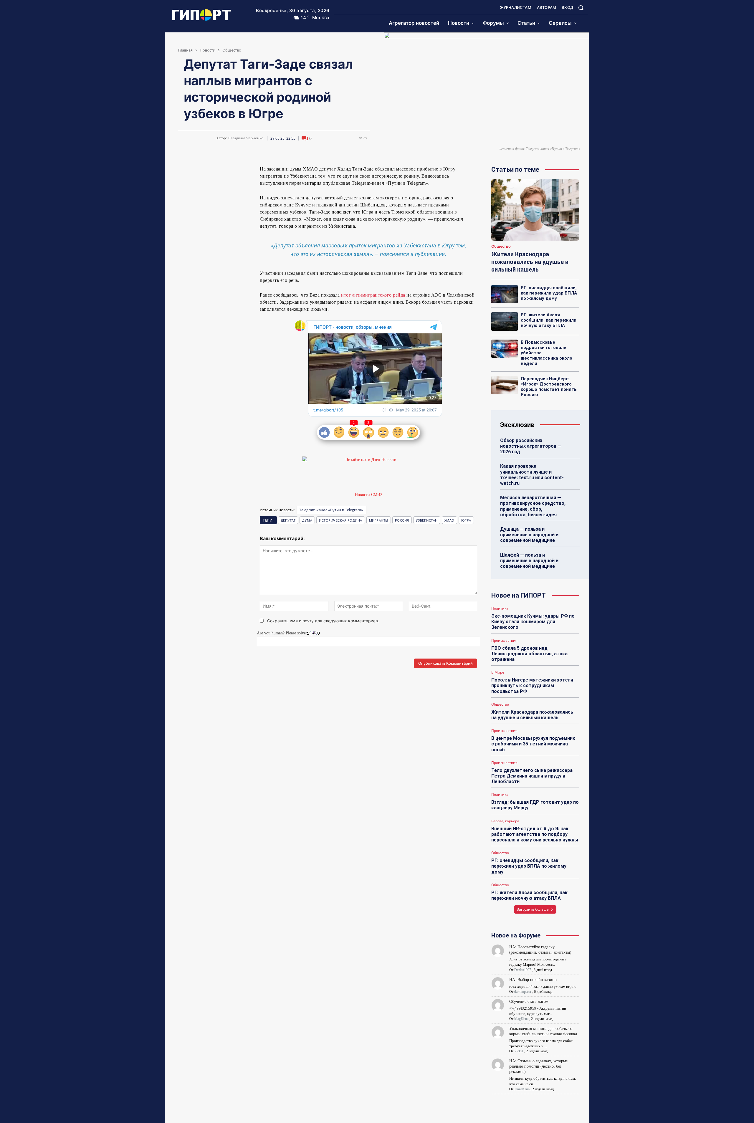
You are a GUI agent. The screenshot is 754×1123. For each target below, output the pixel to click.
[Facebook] (210, 171)
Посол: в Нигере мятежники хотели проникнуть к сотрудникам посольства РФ (532, 685)
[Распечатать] (237, 171)
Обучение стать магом (528, 1001)
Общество (231, 50)
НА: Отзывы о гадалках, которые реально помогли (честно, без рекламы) (538, 1066)
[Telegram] (197, 171)
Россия (402, 520)
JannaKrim (522, 1089)
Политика (499, 608)
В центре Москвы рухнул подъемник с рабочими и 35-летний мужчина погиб (533, 743)
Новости (207, 50)
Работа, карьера (505, 821)
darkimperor (522, 992)
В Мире (497, 672)
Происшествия (504, 640)
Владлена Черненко (245, 138)
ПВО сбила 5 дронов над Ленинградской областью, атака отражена (529, 653)
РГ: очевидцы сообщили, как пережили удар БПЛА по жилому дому (549, 293)
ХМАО (449, 520)
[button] (581, 8)
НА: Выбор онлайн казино (533, 980)
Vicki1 (518, 1051)
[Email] (224, 171)
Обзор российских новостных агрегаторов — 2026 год (530, 446)
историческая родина (340, 520)
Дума (307, 520)
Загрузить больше (533, 909)
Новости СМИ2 (368, 494)
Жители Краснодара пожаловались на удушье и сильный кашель (529, 262)
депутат (288, 520)
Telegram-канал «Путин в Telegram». (331, 509)
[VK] (183, 171)
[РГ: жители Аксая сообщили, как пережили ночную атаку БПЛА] (504, 321)
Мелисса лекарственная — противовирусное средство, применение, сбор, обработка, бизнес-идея (533, 506)
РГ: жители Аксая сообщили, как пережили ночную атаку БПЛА (548, 320)
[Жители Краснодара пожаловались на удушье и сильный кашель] (535, 210)
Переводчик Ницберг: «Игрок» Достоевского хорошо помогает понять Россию (549, 386)
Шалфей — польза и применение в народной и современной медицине (529, 560)
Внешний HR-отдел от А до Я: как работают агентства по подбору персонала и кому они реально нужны (534, 834)
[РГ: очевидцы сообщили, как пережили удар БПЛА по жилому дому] (504, 294)
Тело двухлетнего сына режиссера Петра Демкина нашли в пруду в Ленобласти (532, 776)
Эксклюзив (517, 425)
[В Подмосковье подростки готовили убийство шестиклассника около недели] (504, 349)
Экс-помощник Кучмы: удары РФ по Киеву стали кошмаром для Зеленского (533, 621)
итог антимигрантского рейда (373, 294)
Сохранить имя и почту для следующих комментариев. (323, 620)
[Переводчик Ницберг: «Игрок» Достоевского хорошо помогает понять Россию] (504, 385)
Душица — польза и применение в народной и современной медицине (529, 534)
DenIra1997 (522, 970)
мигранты (378, 520)
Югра (466, 520)
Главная (185, 50)
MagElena (521, 1019)
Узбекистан (427, 520)
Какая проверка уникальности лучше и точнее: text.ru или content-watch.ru (532, 474)
